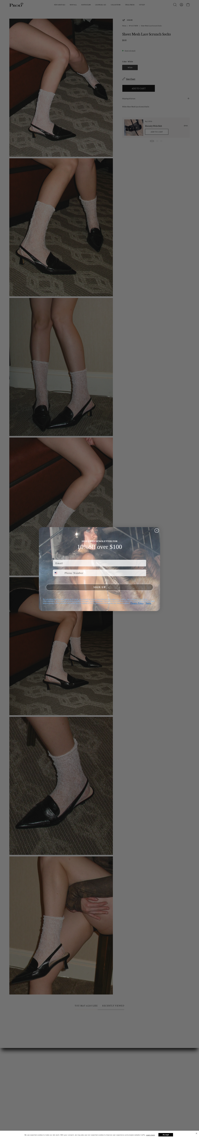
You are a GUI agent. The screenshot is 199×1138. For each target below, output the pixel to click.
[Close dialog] (157, 530)
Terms (148, 603)
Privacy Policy (136, 603)
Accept (166, 1134)
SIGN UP (99, 587)
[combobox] (58, 573)
